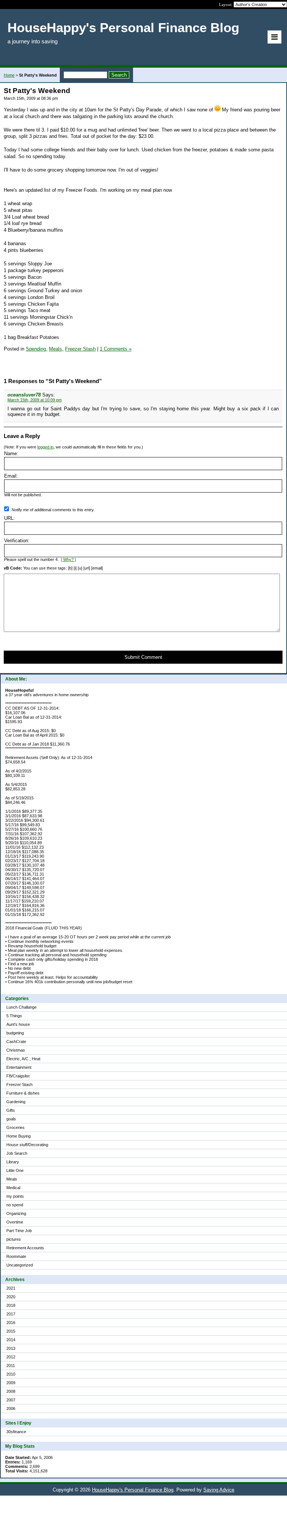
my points (15, 1196)
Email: (11, 476)
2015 (10, 1331)
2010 (10, 1374)
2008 (10, 1391)
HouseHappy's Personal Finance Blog (132, 1490)
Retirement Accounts (25, 1248)
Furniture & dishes (23, 1093)
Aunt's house (18, 1024)
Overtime (14, 1222)
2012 (10, 1357)
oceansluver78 (24, 395)
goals (11, 1119)
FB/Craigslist (18, 1076)
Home (9, 75)
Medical (13, 1187)
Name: (11, 453)
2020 (10, 1297)
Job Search (16, 1153)
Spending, (36, 349)
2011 (10, 1365)
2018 (10, 1305)
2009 (10, 1382)
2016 (10, 1322)
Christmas (15, 1050)
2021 (10, 1288)
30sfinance (16, 1431)
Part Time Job (19, 1230)
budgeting (15, 1033)
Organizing (16, 1213)
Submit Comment (143, 657)
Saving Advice (218, 1490)
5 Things (14, 1015)
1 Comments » (116, 349)
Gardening (15, 1101)
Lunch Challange (21, 1007)
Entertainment (18, 1067)
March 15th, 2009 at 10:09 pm (34, 400)
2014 (10, 1339)
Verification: (17, 540)
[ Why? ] (68, 559)
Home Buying (18, 1136)
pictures (13, 1239)
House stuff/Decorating (27, 1144)
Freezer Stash (19, 1084)
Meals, (56, 349)
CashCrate (16, 1041)
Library (12, 1162)
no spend (14, 1205)
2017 (10, 1314)
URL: (9, 518)
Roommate (16, 1256)
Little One (15, 1170)
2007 (10, 1400)
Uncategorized (19, 1265)
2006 (10, 1408)
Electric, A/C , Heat (23, 1058)
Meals (11, 1179)
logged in (45, 447)
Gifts (10, 1110)
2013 (10, 1348)
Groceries (15, 1127)
